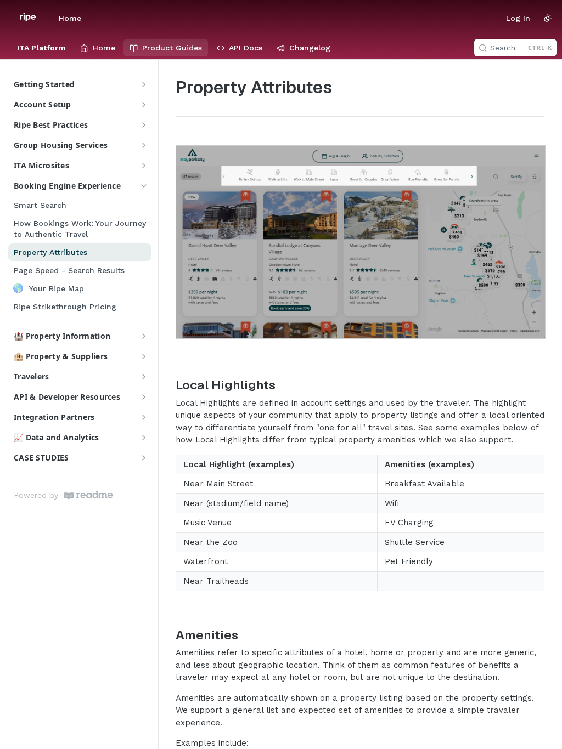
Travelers (31, 376)
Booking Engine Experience (67, 185)
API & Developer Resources (67, 396)
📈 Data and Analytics (56, 437)
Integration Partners (54, 417)
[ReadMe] (88, 495)
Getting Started (44, 84)
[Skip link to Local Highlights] (168, 384)
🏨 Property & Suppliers (61, 356)
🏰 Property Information (62, 336)
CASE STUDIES (41, 457)
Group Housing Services (61, 145)
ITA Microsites (41, 165)
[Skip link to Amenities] (168, 635)
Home (70, 18)
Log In (518, 18)
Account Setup (42, 104)
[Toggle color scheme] (548, 18)
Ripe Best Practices (51, 125)
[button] (360, 242)
